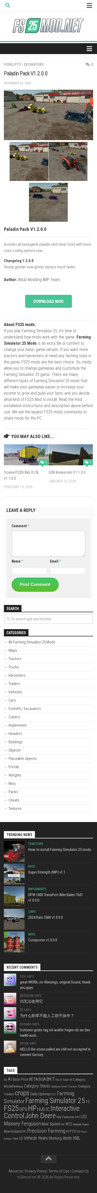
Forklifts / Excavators (24, 64)
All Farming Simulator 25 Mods (32, 642)
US (21, 1138)
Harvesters (17, 675)
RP (78, 1131)
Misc (12, 783)
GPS (23, 1109)
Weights (15, 775)
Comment (20, 526)
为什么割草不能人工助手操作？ (47, 1015)
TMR (15, 1138)
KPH (77, 1117)
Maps (13, 650)
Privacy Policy (35, 1171)
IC (48, 1109)
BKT (51, 1079)
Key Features (65, 1117)
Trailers (14, 683)
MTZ (69, 1124)
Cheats (14, 800)
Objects (15, 750)
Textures (15, 808)
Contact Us (80, 1171)
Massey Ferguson (22, 1123)
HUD (41, 1109)
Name (17, 561)
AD (5, 1079)
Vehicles (15, 692)
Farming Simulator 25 (55, 1100)
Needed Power (81, 1124)
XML (76, 1138)
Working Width (60, 1138)
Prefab (14, 767)
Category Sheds (37, 1086)
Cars (12, 700)
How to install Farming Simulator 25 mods (59, 849)
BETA (33, 1079)
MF (63, 1124)
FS (88, 1102)
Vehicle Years (36, 1138)
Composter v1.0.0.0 (42, 940)
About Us (16, 1171)
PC (24, 1131)
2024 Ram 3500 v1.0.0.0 (45, 917)
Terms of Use (59, 1171)
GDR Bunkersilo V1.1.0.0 (67, 472)
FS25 (11, 1108)
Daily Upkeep (40, 1094)
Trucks (14, 667)
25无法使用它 (31, 1001)
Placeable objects (23, 758)
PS (67, 1131)
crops (22, 1093)
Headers (15, 733)
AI (10, 1079)
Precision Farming (46, 1131)
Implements (18, 725)
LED (84, 1116)
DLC (53, 1094)
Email (55, 561)
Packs (13, 792)
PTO (73, 1131)
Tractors (15, 658)
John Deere (40, 1116)
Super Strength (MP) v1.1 (46, 872)
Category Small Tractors (64, 1086)
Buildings (16, 742)
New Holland (13, 1131)
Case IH (67, 1079)
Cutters (14, 717)
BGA (42, 1079)
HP (32, 1108)
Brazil (58, 1079)
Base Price (20, 1079)
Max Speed (51, 1123)
